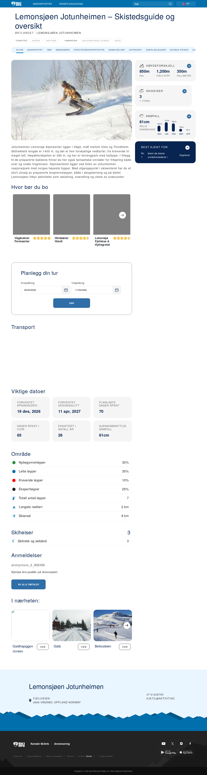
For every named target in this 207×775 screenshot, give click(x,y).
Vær (49, 49)
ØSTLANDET (24, 33)
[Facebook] (190, 743)
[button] (71, 356)
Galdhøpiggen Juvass (95, 40)
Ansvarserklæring (34, 756)
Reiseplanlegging (71, 3)
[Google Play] (168, 752)
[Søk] (170, 3)
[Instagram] (181, 743)
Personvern (17, 756)
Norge (36, 40)
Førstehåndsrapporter (89, 49)
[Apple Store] (186, 752)
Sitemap (70, 756)
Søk (71, 303)
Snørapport (35, 49)
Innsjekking (28, 283)
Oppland (51, 40)
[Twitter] (172, 743)
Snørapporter (42, 3)
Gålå (118, 40)
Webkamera (63, 49)
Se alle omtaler (28, 584)
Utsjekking (78, 283)
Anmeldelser (117, 49)
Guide (19, 49)
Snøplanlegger (156, 49)
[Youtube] (163, 743)
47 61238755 (155, 694)
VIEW (42, 646)
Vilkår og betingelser (54, 756)
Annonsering (62, 744)
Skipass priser (179, 49)
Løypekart (135, 49)
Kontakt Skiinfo (40, 744)
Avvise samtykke (106, 756)
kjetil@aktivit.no (160, 698)
